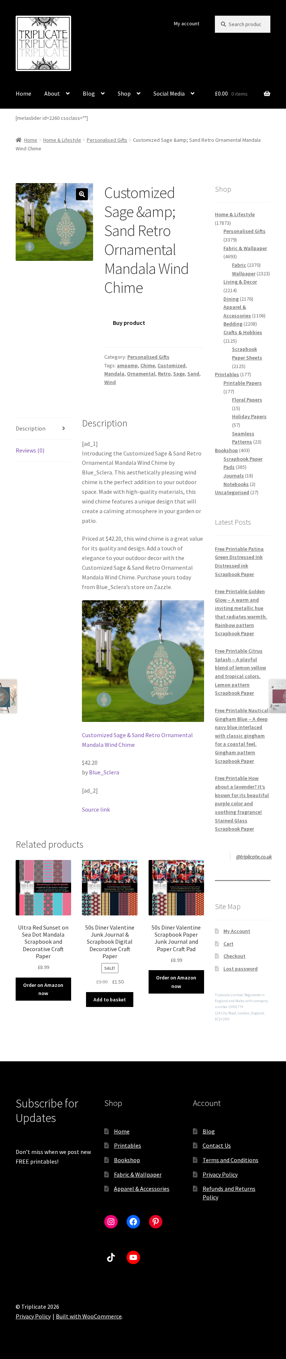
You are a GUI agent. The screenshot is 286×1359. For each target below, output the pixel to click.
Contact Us (217, 1145)
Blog (89, 93)
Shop (124, 93)
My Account (236, 931)
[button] (82, 194)
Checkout (234, 956)
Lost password (240, 968)
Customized (171, 365)
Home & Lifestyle (62, 140)
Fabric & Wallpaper (138, 1174)
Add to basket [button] (109, 999)
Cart (228, 943)
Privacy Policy (220, 1174)
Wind (110, 382)
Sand (193, 373)
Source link (96, 809)
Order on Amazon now (43, 989)
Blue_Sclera (104, 772)
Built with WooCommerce (89, 1316)
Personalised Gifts (107, 140)
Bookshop (127, 1160)
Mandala (114, 373)
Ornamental (141, 373)
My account (186, 23)
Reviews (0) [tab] (30, 450)
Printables (127, 1145)
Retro (164, 373)
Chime (147, 365)
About (52, 93)
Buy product (129, 322)
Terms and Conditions (230, 1160)
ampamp (127, 365)
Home (23, 93)
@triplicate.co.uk (254, 856)
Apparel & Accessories (141, 1188)
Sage (179, 373)
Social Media (169, 93)
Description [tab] (30, 428)
